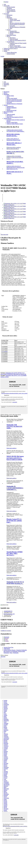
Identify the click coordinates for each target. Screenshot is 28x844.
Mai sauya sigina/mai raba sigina (17, 23)
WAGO (8, 36)
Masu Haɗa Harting (11, 35)
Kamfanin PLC (13, 31)
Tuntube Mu (6, 49)
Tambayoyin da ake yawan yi (10, 48)
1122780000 (4, 351)
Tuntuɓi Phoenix (10, 41)
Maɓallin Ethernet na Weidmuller (17, 27)
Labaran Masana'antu (12, 52)
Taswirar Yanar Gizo (8, 647)
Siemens (9, 29)
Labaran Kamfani (11, 53)
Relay (11, 21)
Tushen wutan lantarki (15, 20)
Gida (5, 4)
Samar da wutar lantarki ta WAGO (18, 40)
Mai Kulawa (12, 37)
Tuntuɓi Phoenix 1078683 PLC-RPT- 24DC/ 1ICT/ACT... (14, 553)
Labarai (5, 51)
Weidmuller (9, 17)
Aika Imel (3, 656)
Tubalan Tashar (13, 19)
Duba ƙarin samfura (12, 448)
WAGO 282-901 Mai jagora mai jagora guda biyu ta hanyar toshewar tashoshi (15, 458)
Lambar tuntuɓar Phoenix (10, 650)
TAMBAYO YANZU (6, 630)
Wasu (11, 28)
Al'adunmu (9, 8)
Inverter (11, 33)
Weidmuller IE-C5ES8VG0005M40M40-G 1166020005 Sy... (15, 488)
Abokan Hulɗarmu (11, 11)
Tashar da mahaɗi (14, 39)
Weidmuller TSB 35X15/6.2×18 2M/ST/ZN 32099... (14, 426)
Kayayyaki (6, 13)
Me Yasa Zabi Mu (11, 9)
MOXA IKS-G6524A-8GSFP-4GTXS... (13, 135)
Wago (11, 652)
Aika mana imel (4, 234)
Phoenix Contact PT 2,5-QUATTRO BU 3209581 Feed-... (14, 520)
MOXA (8, 16)
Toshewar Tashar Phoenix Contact (18, 47)
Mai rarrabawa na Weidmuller (11, 651)
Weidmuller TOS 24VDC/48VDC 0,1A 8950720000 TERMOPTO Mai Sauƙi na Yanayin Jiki (13, 373)
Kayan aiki (12, 25)
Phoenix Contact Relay (15, 45)
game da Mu (6, 5)
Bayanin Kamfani (11, 7)
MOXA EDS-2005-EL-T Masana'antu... (14, 143)
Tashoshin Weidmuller (21, 650)
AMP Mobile (7, 648)
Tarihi (8, 12)
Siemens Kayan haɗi (11, 110)
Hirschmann (9, 15)
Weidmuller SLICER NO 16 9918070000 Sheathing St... (15, 582)
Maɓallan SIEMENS (14, 32)
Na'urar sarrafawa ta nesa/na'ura (17, 24)
